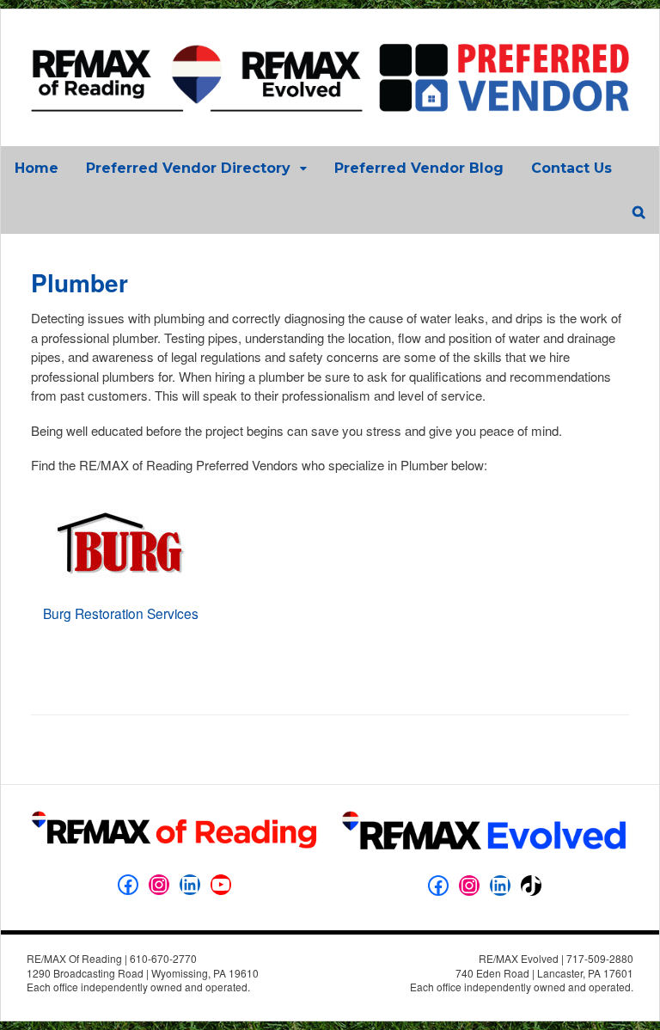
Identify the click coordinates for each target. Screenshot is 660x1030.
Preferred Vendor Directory (188, 168)
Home (36, 168)
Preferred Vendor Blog (419, 168)
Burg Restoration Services (121, 613)
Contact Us (571, 168)
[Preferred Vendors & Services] (330, 102)
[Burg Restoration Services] (120, 596)
